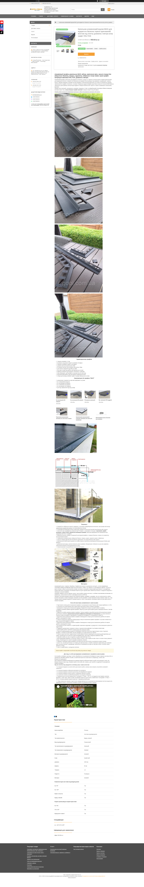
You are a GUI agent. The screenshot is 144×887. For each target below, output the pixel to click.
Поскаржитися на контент (87, 876)
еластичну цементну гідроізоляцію (71, 619)
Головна (33, 16)
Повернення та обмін (67, 16)
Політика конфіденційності (99, 876)
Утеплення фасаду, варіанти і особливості (60, 852)
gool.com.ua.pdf (60, 825)
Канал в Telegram (101, 851)
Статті (32, 31)
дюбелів (109, 82)
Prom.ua (79, 874)
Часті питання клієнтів (78, 849)
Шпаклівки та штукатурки (33, 868)
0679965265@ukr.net (37, 94)
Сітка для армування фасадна (34, 861)
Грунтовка (29, 865)
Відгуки (87, 16)
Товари (41, 16)
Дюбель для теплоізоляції (33, 859)
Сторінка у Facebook (101, 856)
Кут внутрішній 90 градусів (76, 400)
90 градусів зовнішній (90, 400)
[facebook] (54, 716)
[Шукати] (103, 9)
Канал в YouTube (101, 853)
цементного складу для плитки (64, 528)
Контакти (79, 16)
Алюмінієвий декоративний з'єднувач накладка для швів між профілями (84, 418)
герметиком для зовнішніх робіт (81, 629)
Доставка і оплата (52, 16)
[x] (56, 716)
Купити (86, 54)
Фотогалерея (34, 37)
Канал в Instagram (101, 854)
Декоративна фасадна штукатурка (35, 866)
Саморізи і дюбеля (31, 863)
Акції (93, 16)
